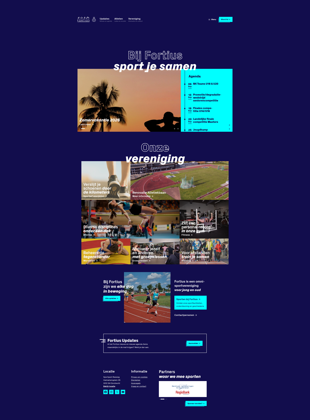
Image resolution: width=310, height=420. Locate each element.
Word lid (224, 19)
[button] (175, 129)
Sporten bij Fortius (187, 299)
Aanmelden (193, 343)
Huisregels (135, 383)
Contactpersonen (184, 314)
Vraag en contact (138, 386)
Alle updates (110, 298)
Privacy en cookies (139, 377)
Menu (213, 19)
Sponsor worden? (194, 403)
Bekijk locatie (109, 386)
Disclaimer (135, 380)
